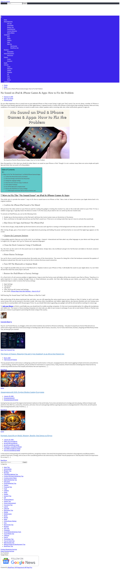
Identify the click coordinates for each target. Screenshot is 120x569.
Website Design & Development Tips (14, 544)
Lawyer (6, 507)
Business (6, 50)
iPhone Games (8, 100)
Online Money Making (10, 521)
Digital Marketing (8, 21)
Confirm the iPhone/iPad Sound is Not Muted (16, 176)
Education (9, 68)
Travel (8, 66)
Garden (6, 494)
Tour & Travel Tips (9, 541)
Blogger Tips (10, 27)
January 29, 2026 (8, 396)
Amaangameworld (9, 398)
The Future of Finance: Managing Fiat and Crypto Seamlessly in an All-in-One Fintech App (32, 354)
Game (8, 42)
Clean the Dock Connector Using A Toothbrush (17, 182)
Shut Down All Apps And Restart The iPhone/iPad (17, 178)
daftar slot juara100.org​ (10, 441)
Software (6, 535)
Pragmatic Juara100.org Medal (13, 447)
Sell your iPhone (8, 306)
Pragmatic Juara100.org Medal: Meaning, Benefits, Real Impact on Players (26, 436)
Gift (8, 74)
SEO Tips (9, 23)
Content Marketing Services (9, 549)
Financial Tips (11, 350)
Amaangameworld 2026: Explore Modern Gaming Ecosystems (22, 392)
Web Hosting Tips (9, 543)
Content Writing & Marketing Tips (13, 476)
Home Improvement (9, 53)
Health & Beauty (9, 499)
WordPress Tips (14, 48)
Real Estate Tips (8, 525)
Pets (8, 76)
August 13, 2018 (8, 97)
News (5, 519)
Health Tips (7, 501)
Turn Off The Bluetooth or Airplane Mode (15, 186)
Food (8, 78)
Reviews (6, 526)
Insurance (9, 61)
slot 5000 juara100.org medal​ (12, 449)
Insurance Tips (8, 505)
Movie (5, 516)
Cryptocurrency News (10, 478)
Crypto (9, 59)
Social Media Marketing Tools (12, 532)
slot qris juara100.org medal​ (12, 450)
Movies (9, 80)
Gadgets (9, 40)
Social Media (10, 25)
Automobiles (10, 51)
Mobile (9, 38)
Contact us (7, 81)
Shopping (9, 72)
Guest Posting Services (7, 551)
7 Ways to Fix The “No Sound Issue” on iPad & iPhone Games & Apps (21, 174)
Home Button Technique (11, 184)
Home (5, 19)
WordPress (11, 567)
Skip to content (5, 1)
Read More (4, 370)
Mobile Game (8, 514)
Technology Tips (9, 539)
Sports (6, 537)
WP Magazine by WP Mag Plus (23, 567)
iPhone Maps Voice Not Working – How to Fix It (25, 291)
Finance (6, 57)
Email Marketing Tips (10, 483)
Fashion (9, 70)
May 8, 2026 (7, 358)
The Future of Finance (10, 360)
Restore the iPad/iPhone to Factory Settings (17, 188)
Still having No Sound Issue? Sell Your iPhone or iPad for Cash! (22, 190)
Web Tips (9, 44)
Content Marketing (12, 31)
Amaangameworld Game (11, 400)
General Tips (7, 496)
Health (5, 63)
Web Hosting (13, 46)
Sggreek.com (13, 7)
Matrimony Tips (8, 510)
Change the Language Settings (13, 180)
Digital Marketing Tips (10, 480)
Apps (8, 36)
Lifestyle (6, 65)
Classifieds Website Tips (11, 474)
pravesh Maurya (6, 322)
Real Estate (10, 55)
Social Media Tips (9, 534)
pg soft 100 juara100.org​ (10, 443)
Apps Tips (7, 98)
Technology (7, 35)
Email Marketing (11, 29)
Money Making (10, 33)
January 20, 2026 (8, 440)
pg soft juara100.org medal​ (11, 445)
